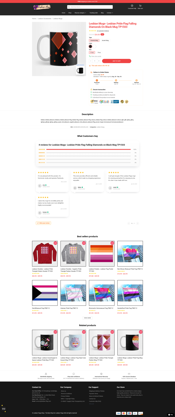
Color (90, 43)
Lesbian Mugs (57, 18)
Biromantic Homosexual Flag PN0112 (101, 308)
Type (90, 37)
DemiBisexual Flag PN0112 (41, 308)
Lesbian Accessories (44, 18)
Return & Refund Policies (96, 396)
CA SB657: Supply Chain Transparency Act (73, 401)
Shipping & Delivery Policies (96, 391)
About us (63, 391)
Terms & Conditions (66, 393)
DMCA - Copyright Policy (68, 398)
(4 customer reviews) (103, 31)
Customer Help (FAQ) (95, 401)
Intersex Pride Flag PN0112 (69, 308)
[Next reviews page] (137, 223)
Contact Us (92, 398)
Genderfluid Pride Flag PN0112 (127, 308)
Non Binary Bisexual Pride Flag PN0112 (130, 269)
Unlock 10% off (3, 409)
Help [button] (172, 414)
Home (34, 18)
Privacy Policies (65, 396)
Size (90, 49)
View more (87, 318)
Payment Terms (93, 393)
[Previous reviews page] (128, 223)
